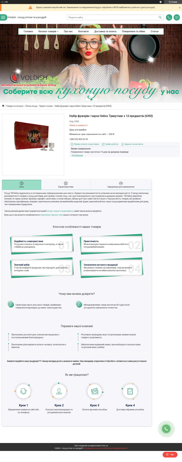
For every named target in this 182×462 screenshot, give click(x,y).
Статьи (154, 31)
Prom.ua (104, 446)
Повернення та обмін (133, 31)
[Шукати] (160, 17)
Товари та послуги (14, 106)
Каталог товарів (47, 31)
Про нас (68, 31)
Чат (172, 454)
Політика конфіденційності (117, 448)
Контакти (83, 31)
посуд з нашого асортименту (60, 211)
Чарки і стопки (45, 106)
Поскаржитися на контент (94, 448)
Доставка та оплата (105, 31)
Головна (28, 31)
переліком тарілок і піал (52, 215)
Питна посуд (31, 106)
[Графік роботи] (177, 17)
